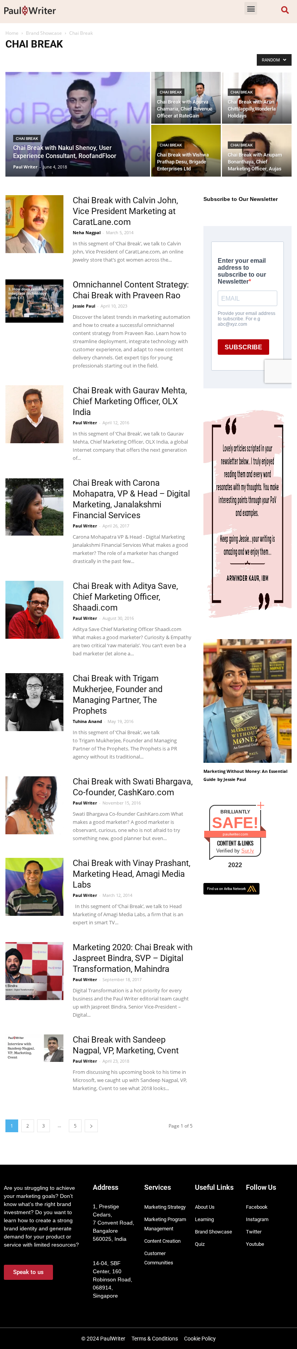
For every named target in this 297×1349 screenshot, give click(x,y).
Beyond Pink (21, 60)
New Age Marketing (187, 60)
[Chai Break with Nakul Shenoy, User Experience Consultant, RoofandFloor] (77, 134)
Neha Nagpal (87, 232)
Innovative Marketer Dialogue (130, 60)
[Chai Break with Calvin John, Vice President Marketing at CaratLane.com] (34, 224)
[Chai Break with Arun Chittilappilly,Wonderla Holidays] (257, 117)
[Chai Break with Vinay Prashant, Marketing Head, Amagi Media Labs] (34, 887)
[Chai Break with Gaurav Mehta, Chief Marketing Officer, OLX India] (34, 414)
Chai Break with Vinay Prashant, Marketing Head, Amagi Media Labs (131, 874)
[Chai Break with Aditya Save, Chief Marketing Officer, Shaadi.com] (34, 610)
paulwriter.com (235, 834)
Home (12, 33)
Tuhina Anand (87, 721)
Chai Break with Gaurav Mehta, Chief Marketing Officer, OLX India (130, 401)
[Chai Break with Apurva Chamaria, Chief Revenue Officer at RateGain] (186, 98)
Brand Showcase (44, 33)
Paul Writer (25, 167)
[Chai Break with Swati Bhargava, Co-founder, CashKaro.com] (34, 805)
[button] (250, 8)
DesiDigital (82, 60)
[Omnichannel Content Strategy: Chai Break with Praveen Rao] (34, 301)
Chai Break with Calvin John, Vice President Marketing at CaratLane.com (125, 211)
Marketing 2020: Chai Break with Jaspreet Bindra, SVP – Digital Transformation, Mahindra (133, 958)
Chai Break (52, 60)
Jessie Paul (84, 306)
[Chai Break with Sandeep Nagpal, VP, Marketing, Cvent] (34, 1048)
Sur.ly (247, 851)
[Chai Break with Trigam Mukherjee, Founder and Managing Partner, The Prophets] (34, 702)
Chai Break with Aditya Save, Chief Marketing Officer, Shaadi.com (125, 596)
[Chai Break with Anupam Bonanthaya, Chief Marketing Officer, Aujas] (257, 159)
